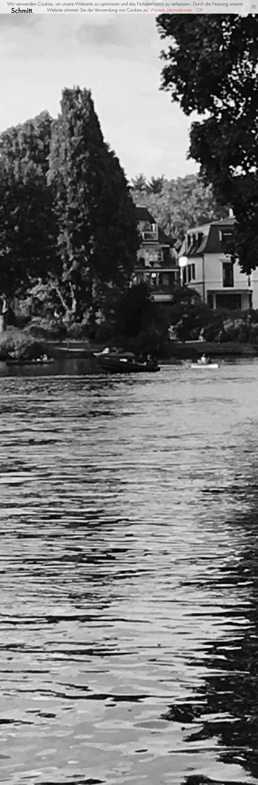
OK (199, 10)
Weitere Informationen (171, 10)
